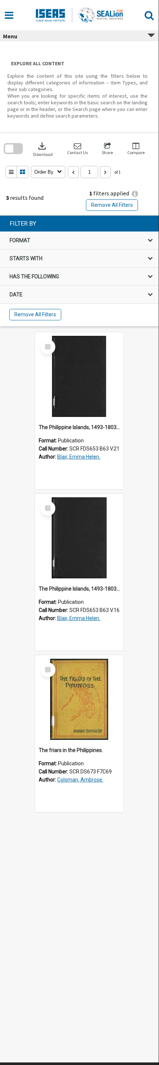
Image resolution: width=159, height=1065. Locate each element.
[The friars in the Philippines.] (79, 699)
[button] (77, 148)
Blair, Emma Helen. (78, 457)
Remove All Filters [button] (112, 205)
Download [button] (43, 148)
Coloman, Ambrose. (80, 780)
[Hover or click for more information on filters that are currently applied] (135, 194)
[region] (79, 271)
